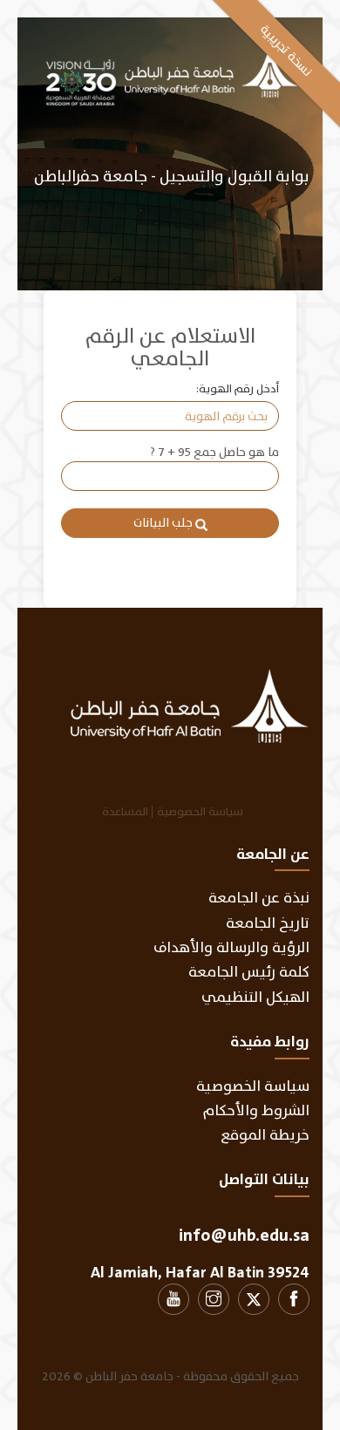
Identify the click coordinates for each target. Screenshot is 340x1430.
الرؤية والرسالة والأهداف (231, 947)
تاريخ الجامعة (267, 923)
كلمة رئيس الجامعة (248, 971)
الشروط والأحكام (256, 1110)
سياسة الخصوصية (200, 811)
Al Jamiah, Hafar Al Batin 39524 (200, 1272)
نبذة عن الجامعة (258, 897)
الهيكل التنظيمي (255, 997)
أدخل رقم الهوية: (237, 389)
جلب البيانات (164, 523)
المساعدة (125, 811)
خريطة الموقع (265, 1134)
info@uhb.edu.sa (244, 1235)
